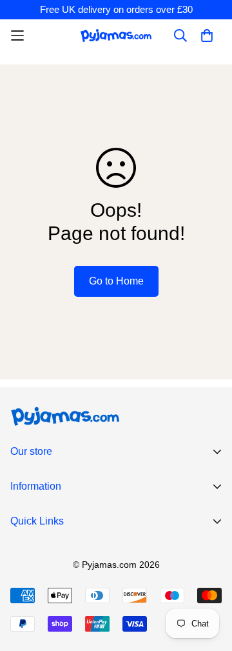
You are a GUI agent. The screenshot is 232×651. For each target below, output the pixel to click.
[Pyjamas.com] (116, 35)
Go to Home (116, 280)
